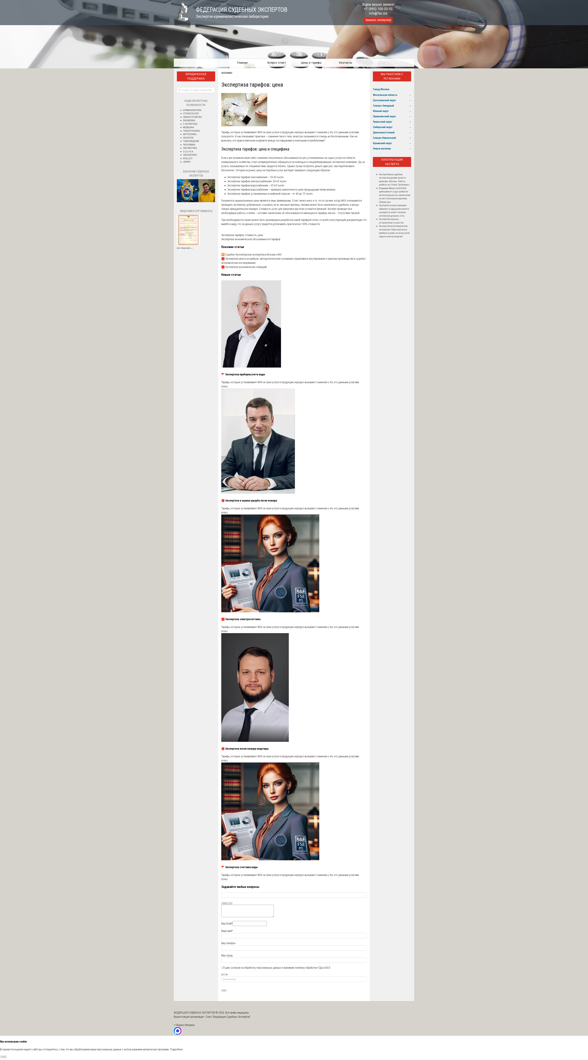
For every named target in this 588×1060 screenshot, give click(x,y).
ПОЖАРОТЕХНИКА (191, 131)
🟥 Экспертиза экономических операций (244, 267)
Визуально (225, 903)
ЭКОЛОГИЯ (188, 137)
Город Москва (381, 89)
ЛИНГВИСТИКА (190, 148)
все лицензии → (185, 248)
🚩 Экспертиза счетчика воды (239, 867)
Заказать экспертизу (378, 20)
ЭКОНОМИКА (226, 73)
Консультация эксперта (392, 162)
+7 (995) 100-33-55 (378, 9)
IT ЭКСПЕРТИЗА (190, 124)
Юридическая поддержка (196, 76)
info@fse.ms (378, 13)
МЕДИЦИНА (188, 127)
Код (230, 903)
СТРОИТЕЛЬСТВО (191, 113)
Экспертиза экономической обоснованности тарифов (250, 239)
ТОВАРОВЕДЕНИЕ (191, 141)
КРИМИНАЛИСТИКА (192, 110)
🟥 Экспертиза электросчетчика (240, 619)
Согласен (3, 1057)
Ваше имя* (227, 930)
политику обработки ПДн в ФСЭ (312, 967)
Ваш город (227, 955)
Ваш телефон (228, 943)
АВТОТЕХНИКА (189, 134)
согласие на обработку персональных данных (255, 967)
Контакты (345, 62)
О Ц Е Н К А (188, 151)
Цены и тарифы (311, 62)
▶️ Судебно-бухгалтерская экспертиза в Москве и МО (251, 254)
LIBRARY (186, 161)
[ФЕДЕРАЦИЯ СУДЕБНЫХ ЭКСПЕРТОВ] (181, 20)
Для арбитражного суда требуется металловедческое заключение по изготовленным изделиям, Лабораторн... (394, 195)
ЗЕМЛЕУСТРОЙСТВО (192, 117)
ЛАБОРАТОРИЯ (190, 155)
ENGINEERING (189, 120)
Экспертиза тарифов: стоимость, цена (242, 235)
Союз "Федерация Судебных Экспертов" (228, 1016)
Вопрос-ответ (277, 62)
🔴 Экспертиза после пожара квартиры (245, 748)
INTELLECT (187, 158)
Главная (242, 62)
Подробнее (176, 1049)
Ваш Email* (227, 923)
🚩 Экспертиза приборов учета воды (243, 374)
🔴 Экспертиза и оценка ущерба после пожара (249, 500)
